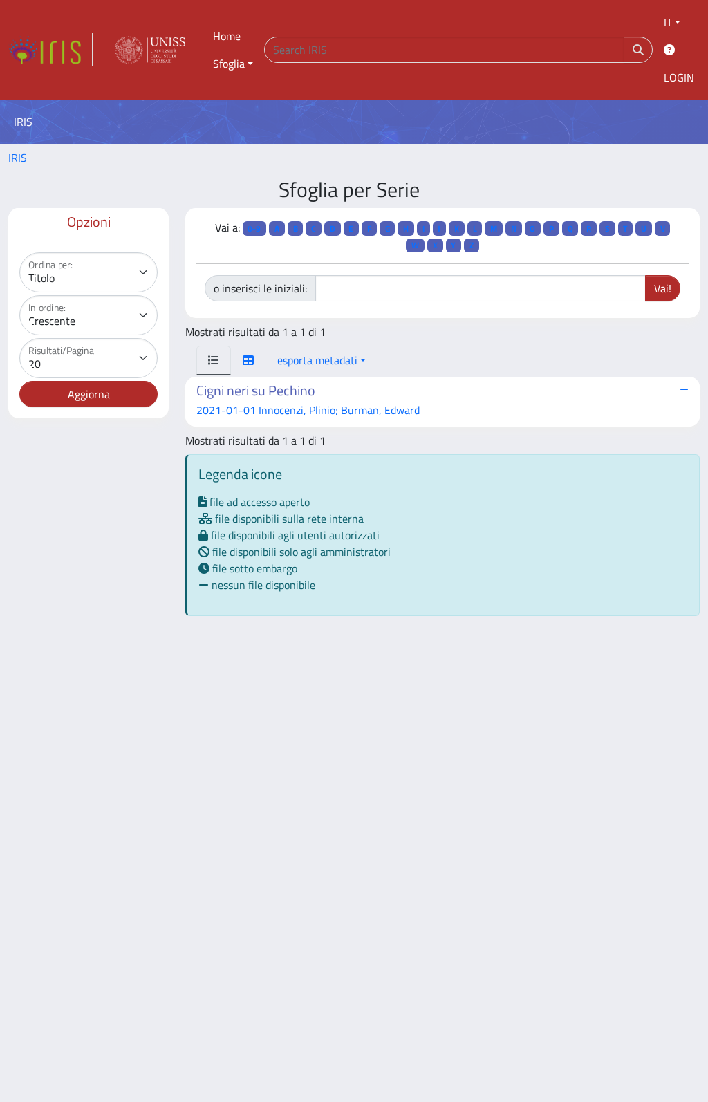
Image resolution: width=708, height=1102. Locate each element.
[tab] (213, 360)
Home (227, 36)
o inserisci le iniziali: (260, 288)
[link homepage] (50, 49)
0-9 (254, 228)
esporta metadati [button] (317, 360)
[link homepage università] (150, 49)
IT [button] (668, 22)
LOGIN (679, 77)
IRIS (17, 157)
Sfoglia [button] (229, 63)
